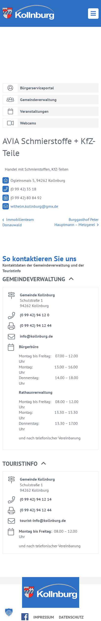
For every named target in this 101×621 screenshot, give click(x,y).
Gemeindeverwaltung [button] (33, 279)
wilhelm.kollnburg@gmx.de (34, 206)
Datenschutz (71, 617)
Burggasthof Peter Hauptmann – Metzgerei (76, 222)
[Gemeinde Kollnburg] (28, 12)
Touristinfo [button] (20, 463)
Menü (93, 13)
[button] (9, 612)
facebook (24, 616)
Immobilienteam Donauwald (18, 222)
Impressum (43, 617)
